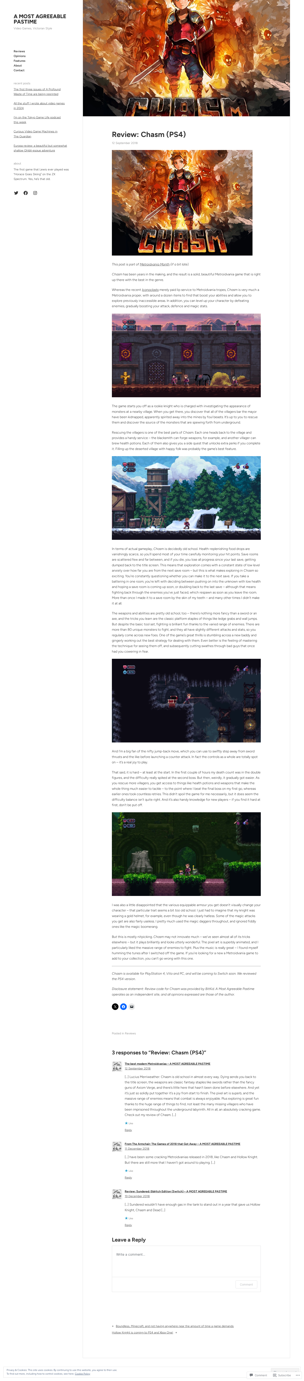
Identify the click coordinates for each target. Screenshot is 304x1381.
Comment (246, 1284)
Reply (128, 1130)
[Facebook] (25, 192)
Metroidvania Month (155, 264)
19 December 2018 (137, 1196)
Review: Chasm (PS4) (149, 134)
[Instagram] (35, 192)
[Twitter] (16, 192)
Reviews (130, 1033)
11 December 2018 (137, 1148)
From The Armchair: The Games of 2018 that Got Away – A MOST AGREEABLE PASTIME (182, 1144)
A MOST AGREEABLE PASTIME (40, 19)
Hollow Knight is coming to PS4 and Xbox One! (142, 1332)
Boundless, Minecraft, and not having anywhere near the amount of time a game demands (175, 1326)
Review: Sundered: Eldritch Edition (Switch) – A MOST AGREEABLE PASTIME (176, 1191)
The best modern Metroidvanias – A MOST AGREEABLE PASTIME (167, 1064)
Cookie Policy (82, 1373)
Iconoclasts (150, 290)
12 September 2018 (138, 1068)
